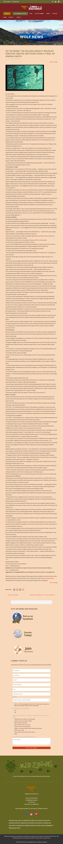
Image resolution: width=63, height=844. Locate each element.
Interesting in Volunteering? (21, 708)
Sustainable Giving (20, 13)
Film (31, 13)
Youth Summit (39, 13)
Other (15, 733)
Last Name (16, 674)
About (19, 17)
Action (54, 13)
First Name (16, 669)
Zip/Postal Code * (17, 693)
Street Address (17, 683)
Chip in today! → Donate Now (11, 1)
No (15, 712)
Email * (15, 679)
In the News (11, 58)
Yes (15, 710)
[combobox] (49, 700)
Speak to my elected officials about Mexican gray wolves (28, 728)
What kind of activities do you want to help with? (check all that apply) (31, 716)
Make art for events (19, 730)
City (14, 688)
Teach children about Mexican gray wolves (24, 732)
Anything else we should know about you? (24, 736)
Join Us (11, 17)
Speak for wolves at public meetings (23, 721)
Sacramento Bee (49, 578)
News (48, 13)
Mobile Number (17, 699)
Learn (5, 17)
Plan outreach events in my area (22, 724)
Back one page (53, 62)
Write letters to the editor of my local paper (24, 719)
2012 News (18, 58)
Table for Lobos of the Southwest (22, 726)
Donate (7, 13)
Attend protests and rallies (20, 722)
